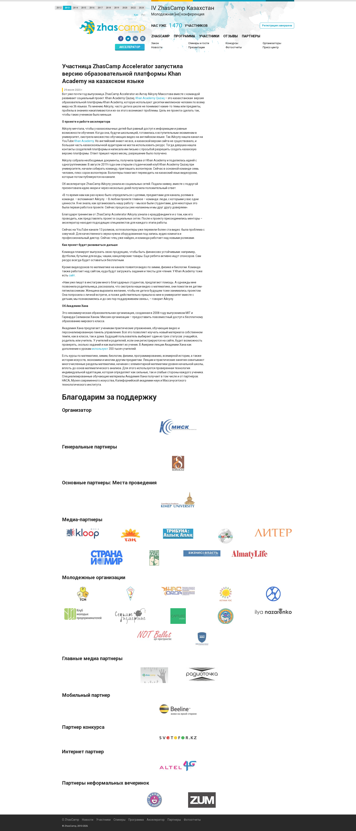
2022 (133, 8)
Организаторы (272, 43)
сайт (72, 275)
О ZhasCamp (70, 819)
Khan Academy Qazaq (150, 98)
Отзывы (230, 36)
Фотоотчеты (234, 47)
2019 (116, 8)
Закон (155, 43)
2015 (83, 8)
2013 (67, 8)
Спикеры (119, 819)
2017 (100, 8)
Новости (156, 47)
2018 (108, 8)
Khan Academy (84, 141)
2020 (124, 8)
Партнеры (251, 36)
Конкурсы (232, 43)
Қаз (136, 14)
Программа (184, 36)
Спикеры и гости (198, 43)
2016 (91, 8)
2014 (75, 8)
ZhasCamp (160, 36)
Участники (209, 36)
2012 (58, 8)
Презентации (196, 47)
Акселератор (129, 47)
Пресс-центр (271, 47)
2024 (141, 8)
